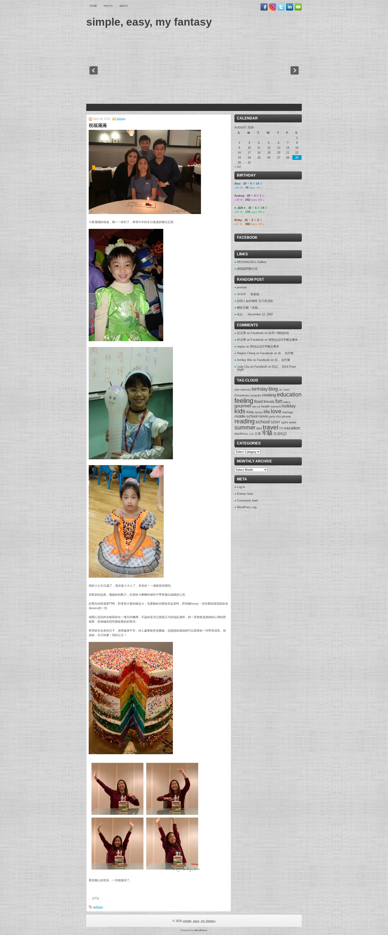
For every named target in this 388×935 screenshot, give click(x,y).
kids (239, 411)
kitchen (259, 412)
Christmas (241, 395)
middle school (246, 416)
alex (237, 389)
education (289, 394)
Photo (108, 5)
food (258, 401)
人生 (251, 434)
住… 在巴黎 (285, 353)
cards (286, 389)
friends (269, 402)
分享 (258, 433)
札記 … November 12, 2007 (255, 314)
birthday (98, 907)
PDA (278, 416)
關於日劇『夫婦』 (248, 307)
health (265, 406)
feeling (243, 400)
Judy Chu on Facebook (252, 366)
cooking (269, 395)
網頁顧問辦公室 (247, 268)
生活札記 (280, 433)
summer (245, 427)
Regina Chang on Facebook (255, 353)
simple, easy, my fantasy (149, 22)
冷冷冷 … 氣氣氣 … (250, 294)
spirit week (288, 422)
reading (244, 421)
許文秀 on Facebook (250, 333)
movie (263, 416)
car (280, 389)
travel (270, 427)
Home (93, 5)
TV (281, 428)
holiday (289, 406)
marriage (287, 412)
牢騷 (267, 433)
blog (273, 389)
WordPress (241, 433)
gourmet (242, 405)
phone (286, 416)
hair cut (256, 406)
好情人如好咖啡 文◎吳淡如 (255, 301)
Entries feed (245, 493)
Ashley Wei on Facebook (253, 360)
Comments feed (247, 500)
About (123, 5)
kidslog (121, 118)
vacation (292, 428)
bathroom (245, 389)
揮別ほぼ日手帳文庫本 (283, 339)
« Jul (237, 166)
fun (278, 401)
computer (255, 395)
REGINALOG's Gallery (252, 262)
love (276, 411)
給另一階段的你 (279, 333)
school (263, 421)
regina (241, 346)
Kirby (250, 412)
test (259, 428)
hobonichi (276, 406)
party (272, 416)
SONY (275, 422)
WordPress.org (246, 507)
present (242, 287)
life (267, 411)
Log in (241, 487)
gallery (287, 402)
